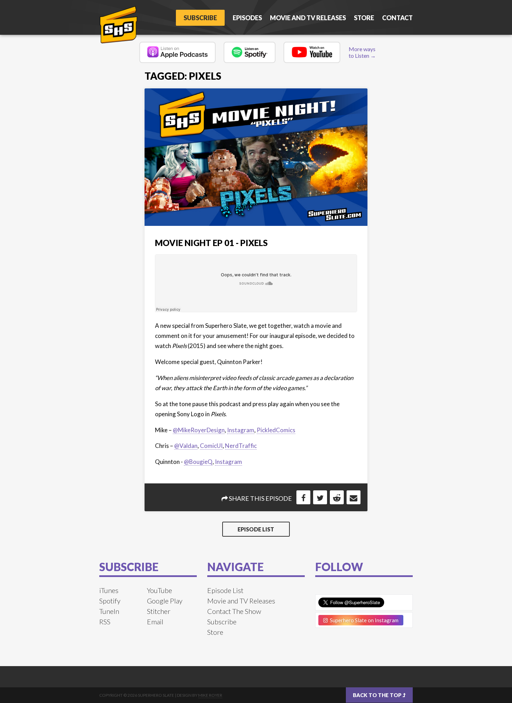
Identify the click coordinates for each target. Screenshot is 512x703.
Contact (397, 18)
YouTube (159, 590)
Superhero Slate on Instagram (363, 620)
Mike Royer (210, 695)
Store (364, 18)
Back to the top (378, 695)
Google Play (165, 601)
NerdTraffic (241, 445)
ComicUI (211, 445)
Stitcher (158, 611)
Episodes (247, 18)
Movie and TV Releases (308, 18)
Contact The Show (234, 611)
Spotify (110, 601)
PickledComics (276, 430)
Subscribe (200, 18)
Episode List (256, 529)
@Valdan (185, 445)
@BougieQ (198, 461)
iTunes (108, 590)
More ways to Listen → (362, 52)
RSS (104, 621)
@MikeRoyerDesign (199, 430)
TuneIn (109, 611)
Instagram (240, 430)
